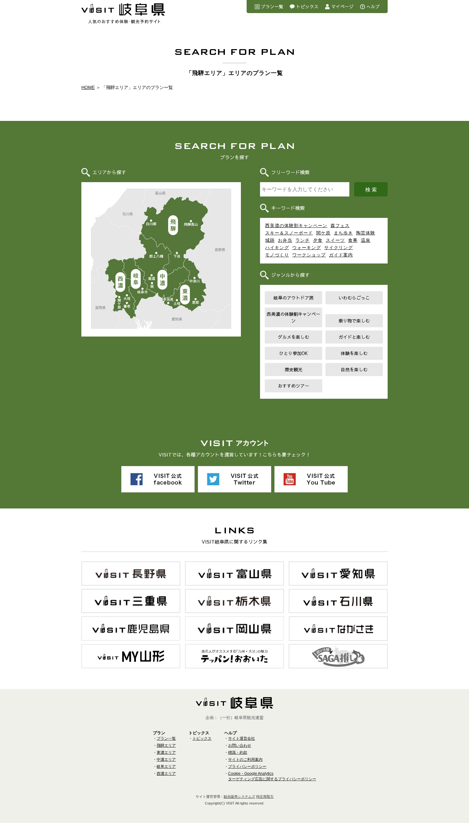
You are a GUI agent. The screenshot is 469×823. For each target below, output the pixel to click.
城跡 (270, 240)
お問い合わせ (239, 745)
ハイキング (277, 247)
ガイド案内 (341, 254)
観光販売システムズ (239, 796)
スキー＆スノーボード (289, 232)
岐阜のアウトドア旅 (293, 297)
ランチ (302, 240)
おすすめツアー (293, 385)
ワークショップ (309, 254)
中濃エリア (163, 280)
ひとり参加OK (293, 353)
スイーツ (335, 240)
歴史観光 (293, 369)
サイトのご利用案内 (245, 759)
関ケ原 (323, 232)
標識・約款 (237, 752)
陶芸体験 (365, 232)
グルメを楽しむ (293, 337)
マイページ (342, 6)
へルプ (373, 6)
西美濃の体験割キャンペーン (296, 225)
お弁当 (285, 240)
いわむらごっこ (354, 297)
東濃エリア (185, 295)
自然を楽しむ (354, 369)
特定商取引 (265, 796)
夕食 (318, 240)
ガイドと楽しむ (354, 337)
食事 (353, 240)
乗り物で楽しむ (354, 320)
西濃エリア (120, 283)
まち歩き (343, 232)
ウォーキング (306, 247)
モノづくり (277, 254)
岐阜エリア (135, 279)
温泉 (365, 240)
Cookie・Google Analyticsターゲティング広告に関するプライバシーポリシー (272, 776)
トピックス (307, 6)
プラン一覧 (272, 6)
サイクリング (338, 247)
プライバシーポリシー (247, 766)
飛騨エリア (173, 225)
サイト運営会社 (241, 738)
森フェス (340, 225)
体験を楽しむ (354, 353)
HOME (88, 87)
